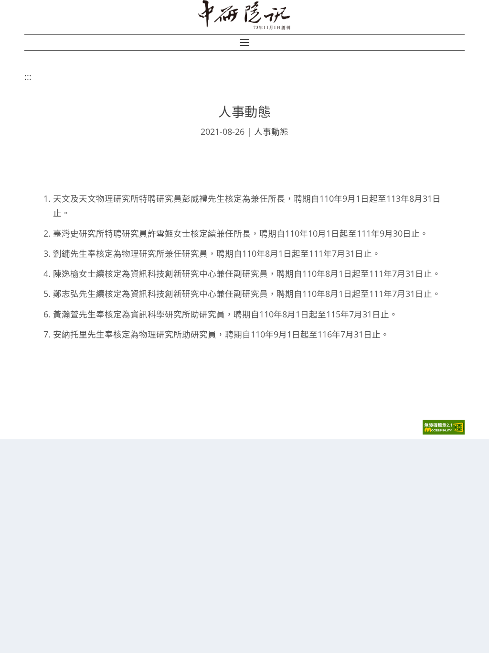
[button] (244, 42)
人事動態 (271, 131)
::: (28, 76)
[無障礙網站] (444, 431)
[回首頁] (244, 15)
